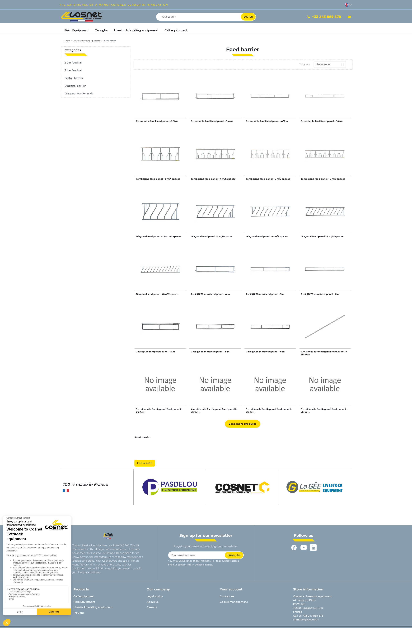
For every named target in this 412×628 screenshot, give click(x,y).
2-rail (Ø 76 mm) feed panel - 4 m (210, 294)
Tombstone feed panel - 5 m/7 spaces (268, 178)
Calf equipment (83, 596)
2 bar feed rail (73, 62)
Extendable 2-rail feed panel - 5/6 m (322, 121)
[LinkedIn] (313, 547)
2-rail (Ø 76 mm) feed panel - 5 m (265, 294)
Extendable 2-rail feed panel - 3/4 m (212, 121)
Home (67, 40)
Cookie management (234, 601)
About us (153, 601)
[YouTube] (303, 547)
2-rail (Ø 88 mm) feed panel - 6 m (265, 351)
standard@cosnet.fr (306, 619)
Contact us (227, 596)
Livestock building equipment (87, 40)
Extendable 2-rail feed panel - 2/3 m (157, 121)
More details (160, 99)
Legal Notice (155, 596)
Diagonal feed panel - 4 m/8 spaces (267, 236)
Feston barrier (74, 78)
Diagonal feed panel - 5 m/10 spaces (322, 236)
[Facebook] (294, 547)
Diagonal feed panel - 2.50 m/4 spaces (158, 236)
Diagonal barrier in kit (79, 93)
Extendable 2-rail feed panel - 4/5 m (267, 121)
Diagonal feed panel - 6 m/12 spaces (157, 294)
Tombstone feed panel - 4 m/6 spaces (213, 178)
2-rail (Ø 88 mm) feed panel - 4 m (155, 351)
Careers (152, 607)
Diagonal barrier (75, 85)
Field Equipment (84, 601)
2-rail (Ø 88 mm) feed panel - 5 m (210, 351)
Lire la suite (144, 463)
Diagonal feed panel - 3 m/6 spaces (211, 236)
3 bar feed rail (73, 70)
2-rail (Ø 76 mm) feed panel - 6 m (320, 294)
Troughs (78, 612)
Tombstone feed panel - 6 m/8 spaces (323, 178)
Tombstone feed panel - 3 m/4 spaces (158, 178)
